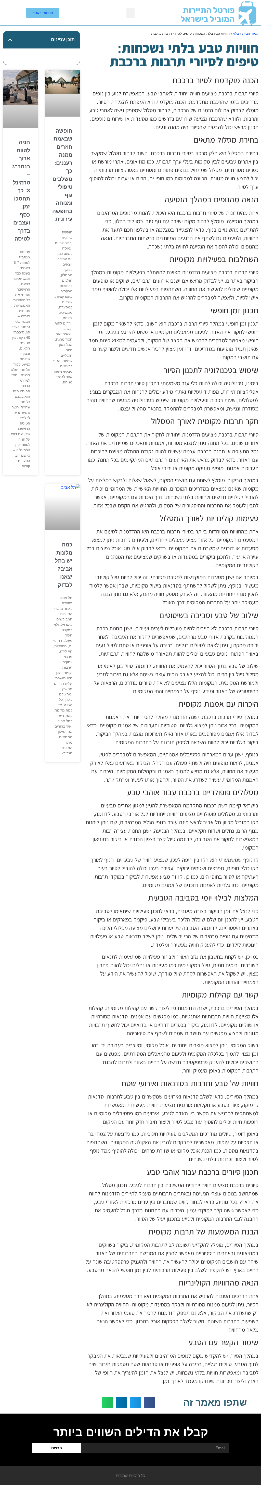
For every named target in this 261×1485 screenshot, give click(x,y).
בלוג (236, 33)
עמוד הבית (250, 33)
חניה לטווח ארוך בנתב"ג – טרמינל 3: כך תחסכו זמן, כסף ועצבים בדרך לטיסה (21, 190)
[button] (130, 13)
